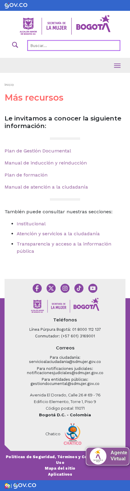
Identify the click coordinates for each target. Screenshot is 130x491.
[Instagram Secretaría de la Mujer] (65, 288)
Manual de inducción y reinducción (46, 163)
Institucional (31, 224)
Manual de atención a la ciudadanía (46, 187)
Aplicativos (60, 474)
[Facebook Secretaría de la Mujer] (37, 288)
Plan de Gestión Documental (38, 151)
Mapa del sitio (60, 468)
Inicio (9, 85)
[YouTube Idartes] (92, 288)
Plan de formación (26, 175)
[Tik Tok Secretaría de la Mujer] (78, 288)
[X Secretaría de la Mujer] (51, 288)
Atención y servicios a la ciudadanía (58, 233)
